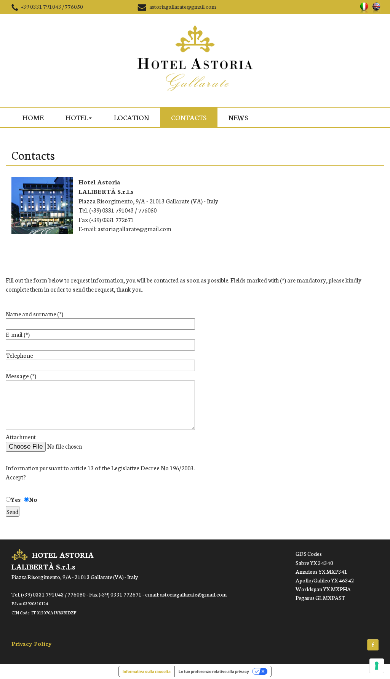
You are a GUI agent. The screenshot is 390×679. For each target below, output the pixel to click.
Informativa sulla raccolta (147, 671)
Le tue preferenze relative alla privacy (214, 671)
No (33, 499)
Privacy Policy (31, 643)
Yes (16, 499)
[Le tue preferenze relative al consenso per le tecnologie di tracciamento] (376, 665)
